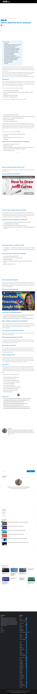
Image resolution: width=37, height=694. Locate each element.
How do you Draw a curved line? (9, 47)
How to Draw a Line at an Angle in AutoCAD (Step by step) (16, 530)
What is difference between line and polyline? (12, 57)
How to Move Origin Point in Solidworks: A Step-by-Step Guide (17, 538)
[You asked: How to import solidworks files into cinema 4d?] (5, 579)
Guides (21, 634)
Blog (20, 624)
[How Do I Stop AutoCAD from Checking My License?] (4, 527)
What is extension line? (8, 62)
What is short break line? (8, 60)
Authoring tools (22, 649)
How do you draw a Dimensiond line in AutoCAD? (12, 44)
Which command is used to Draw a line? (11, 45)
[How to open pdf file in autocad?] (5, 570)
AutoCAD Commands (23, 620)
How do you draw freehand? (9, 53)
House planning (22, 675)
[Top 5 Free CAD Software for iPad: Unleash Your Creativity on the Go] (4, 543)
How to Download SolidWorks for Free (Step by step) (16, 534)
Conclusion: (6, 63)
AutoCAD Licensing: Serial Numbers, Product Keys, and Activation (18, 522)
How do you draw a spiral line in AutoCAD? (11, 52)
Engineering (21, 626)
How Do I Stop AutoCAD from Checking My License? (16, 526)
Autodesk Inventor (22, 685)
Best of (21, 650)
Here (25, 488)
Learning (21, 682)
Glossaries (21, 636)
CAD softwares (22, 657)
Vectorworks (21, 678)
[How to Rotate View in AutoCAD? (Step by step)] (31, 579)
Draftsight (21, 681)
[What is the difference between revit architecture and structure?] (14, 570)
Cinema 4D (21, 666)
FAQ (5, 20)
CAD (20, 643)
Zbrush (21, 679)
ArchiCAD (21, 672)
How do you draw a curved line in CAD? (11, 50)
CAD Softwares (22, 684)
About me (2, 629)
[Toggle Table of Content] (20, 42)
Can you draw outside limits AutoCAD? (11, 58)
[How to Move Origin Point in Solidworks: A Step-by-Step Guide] (4, 539)
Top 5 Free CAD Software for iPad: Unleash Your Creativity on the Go (18, 542)
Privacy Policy (3, 630)
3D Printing (21, 630)
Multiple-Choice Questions (25, 632)
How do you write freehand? (9, 54)
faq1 (20, 617)
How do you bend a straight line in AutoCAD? (12, 49)
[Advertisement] (18, 10)
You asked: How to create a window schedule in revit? (22, 579)
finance (21, 627)
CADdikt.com (25, 692)
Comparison (21, 629)
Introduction (6, 43)
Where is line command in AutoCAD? (10, 59)
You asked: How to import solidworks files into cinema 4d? (5, 583)
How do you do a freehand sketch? (10, 55)
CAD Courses (22, 623)
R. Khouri (10, 428)
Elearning (21, 644)
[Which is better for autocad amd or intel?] (22, 570)
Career (21, 641)
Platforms (21, 647)
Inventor (21, 669)
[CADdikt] (7, 1)
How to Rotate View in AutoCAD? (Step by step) (31, 583)
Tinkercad (21, 663)
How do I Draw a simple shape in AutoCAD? (11, 48)
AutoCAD (5, 18)
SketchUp (21, 660)
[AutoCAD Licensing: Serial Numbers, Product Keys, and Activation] (4, 523)
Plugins (21, 646)
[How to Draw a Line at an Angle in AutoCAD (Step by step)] (4, 531)
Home (2, 18)
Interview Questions (23, 639)
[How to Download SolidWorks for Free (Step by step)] (4, 535)
